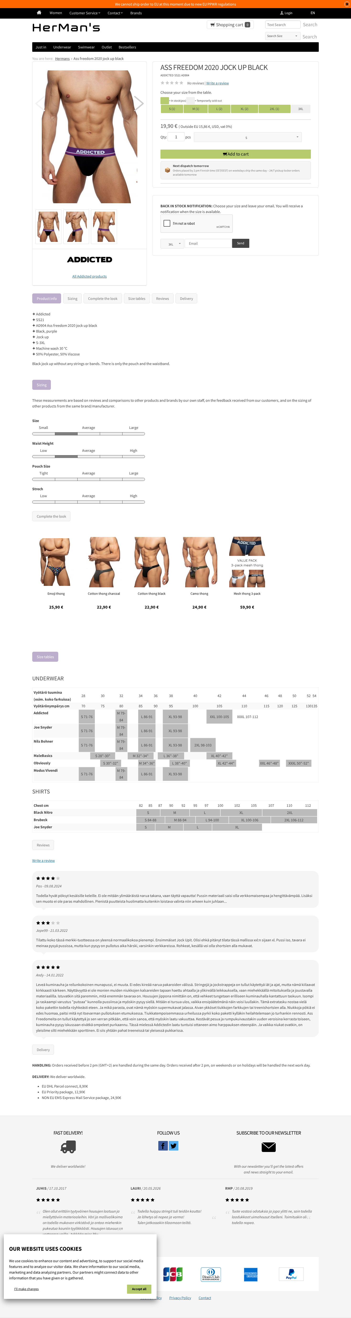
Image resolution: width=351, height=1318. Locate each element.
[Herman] (39, 12)
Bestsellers (127, 47)
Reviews (162, 298)
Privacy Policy (180, 1297)
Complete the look (102, 298)
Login (288, 13)
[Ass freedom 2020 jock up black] (89, 136)
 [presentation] (139, 103)
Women (56, 12)
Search (309, 37)
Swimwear (86, 47)
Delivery (186, 298)
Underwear (62, 47)
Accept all (139, 1289)
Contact (205, 1297)
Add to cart (238, 154)
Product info (47, 298)
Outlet (107, 47)
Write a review (217, 83)
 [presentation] (40, 103)
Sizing (72, 298)
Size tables (136, 298)
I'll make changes (26, 1289)
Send (240, 243)
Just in (41, 47)
